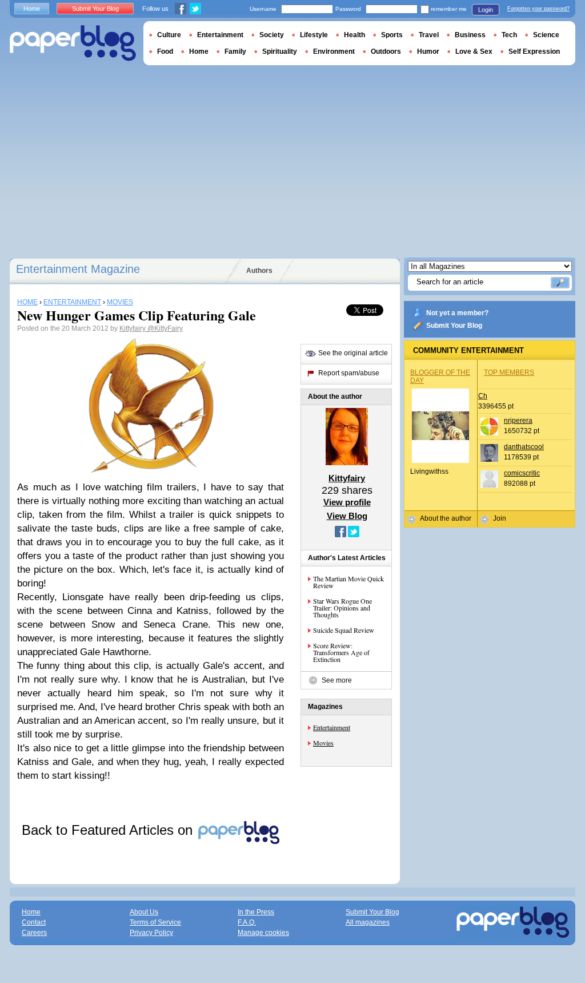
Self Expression (534, 51)
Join (499, 518)
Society (271, 35)
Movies (323, 742)
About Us (144, 912)
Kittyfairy (133, 328)
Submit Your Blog (454, 326)
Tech (509, 35)
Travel (429, 35)
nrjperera (518, 421)
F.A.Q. (247, 922)
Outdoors (386, 51)
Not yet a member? (457, 313)
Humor (428, 51)
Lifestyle (314, 35)
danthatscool (524, 447)
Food (165, 51)
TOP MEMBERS (509, 372)
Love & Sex (473, 51)
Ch (482, 396)
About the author (445, 518)
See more (337, 680)
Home (31, 8)
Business (470, 35)
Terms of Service (155, 922)
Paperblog (73, 43)
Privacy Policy (151, 933)
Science (546, 35)
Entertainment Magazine (78, 269)
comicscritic (522, 473)
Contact (34, 922)
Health (354, 35)
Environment (334, 51)
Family (235, 51)
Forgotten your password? (538, 8)
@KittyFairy (165, 328)
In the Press (256, 912)
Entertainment (331, 727)
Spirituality (279, 51)
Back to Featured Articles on (109, 830)
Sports (392, 35)
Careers (34, 933)
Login (485, 9)
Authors (259, 271)
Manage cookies (263, 933)
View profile (347, 502)
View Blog (347, 516)
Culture (169, 35)
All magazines (368, 922)
